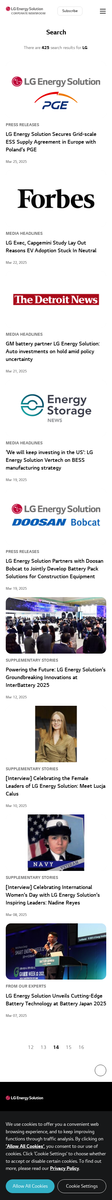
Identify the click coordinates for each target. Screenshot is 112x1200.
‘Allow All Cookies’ (25, 1146)
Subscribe (70, 11)
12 (31, 1047)
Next (96, 1047)
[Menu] (102, 10)
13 (43, 1047)
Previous (15, 1047)
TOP (100, 1070)
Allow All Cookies (30, 1186)
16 (81, 1047)
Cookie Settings (82, 1186)
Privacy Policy (64, 1168)
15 (69, 1047)
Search (91, 10)
